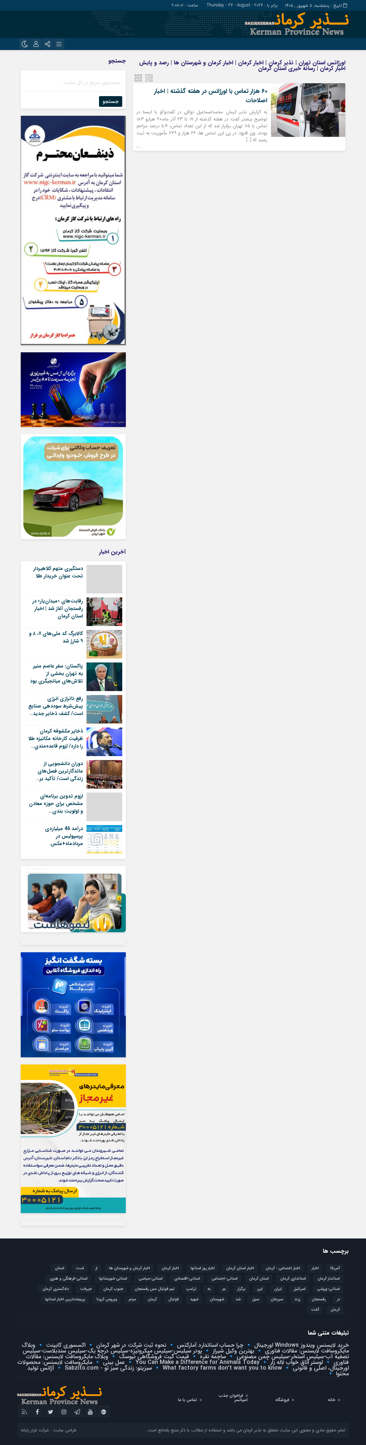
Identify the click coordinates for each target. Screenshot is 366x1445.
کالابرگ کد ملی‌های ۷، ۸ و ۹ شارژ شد (56, 637)
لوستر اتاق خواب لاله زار (295, 1362)
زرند (297, 1299)
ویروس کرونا (107, 1299)
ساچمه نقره (212, 1356)
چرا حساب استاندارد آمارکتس (209, 1345)
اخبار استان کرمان (240, 1268)
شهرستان (217, 1299)
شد (238, 1299)
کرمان (335, 1310)
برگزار (241, 1289)
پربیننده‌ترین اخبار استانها (65, 1299)
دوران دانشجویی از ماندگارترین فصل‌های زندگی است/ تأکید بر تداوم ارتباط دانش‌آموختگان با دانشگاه (56, 779)
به (209, 1289)
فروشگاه (282, 1399)
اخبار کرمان (170, 1268)
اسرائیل (299, 1289)
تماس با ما (187, 1399)
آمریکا (335, 1268)
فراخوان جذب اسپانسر (233, 1397)
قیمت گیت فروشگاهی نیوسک (153, 1356)
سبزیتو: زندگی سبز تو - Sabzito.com (107, 1368)
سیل (255, 1299)
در (338, 1299)
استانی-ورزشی (328, 1289)
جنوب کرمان (113, 1289)
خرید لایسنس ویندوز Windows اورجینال (300, 1345)
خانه (331, 1399)
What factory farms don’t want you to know (221, 1368)
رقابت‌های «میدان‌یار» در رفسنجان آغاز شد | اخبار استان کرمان (57, 608)
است (80, 1268)
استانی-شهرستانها (113, 1279)
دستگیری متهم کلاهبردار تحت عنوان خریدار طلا (58, 572)
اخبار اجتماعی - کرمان (283, 1268)
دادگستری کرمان (56, 1289)
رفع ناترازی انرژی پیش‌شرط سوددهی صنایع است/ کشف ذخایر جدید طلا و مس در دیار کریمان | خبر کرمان (55, 714)
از (96, 1268)
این (260, 1289)
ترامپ (191, 1289)
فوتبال (173, 1299)
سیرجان (277, 1299)
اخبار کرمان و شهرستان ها (129, 1268)
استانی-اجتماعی (225, 1279)
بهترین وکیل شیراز (232, 1350)
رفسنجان (319, 1299)
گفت (315, 1310)
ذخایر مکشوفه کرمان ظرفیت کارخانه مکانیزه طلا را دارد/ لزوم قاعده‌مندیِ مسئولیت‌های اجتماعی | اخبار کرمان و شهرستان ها (55, 746)
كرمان (152, 1299)
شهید (194, 1299)
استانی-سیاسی (151, 1279)
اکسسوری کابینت (64, 1345)
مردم (132, 1299)
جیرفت (86, 1289)
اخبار (315, 1268)
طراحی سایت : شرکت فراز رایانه (48, 1430)
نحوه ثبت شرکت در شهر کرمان (130, 1345)
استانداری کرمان (293, 1279)
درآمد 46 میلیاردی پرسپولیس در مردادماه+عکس (64, 836)
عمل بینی (113, 1362)
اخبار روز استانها (203, 1268)
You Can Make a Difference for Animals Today (196, 1362)
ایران (278, 1289)
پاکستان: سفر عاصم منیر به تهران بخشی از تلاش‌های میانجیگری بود (56, 673)
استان (59, 1268)
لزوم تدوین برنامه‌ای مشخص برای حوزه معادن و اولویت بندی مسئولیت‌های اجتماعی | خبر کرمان (56, 811)
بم (224, 1289)
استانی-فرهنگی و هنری (69, 1279)
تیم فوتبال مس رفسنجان (154, 1289)
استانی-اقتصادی (187, 1279)
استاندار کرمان (328, 1279)
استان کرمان (259, 1279)
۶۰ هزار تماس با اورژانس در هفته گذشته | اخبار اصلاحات (210, 95)
